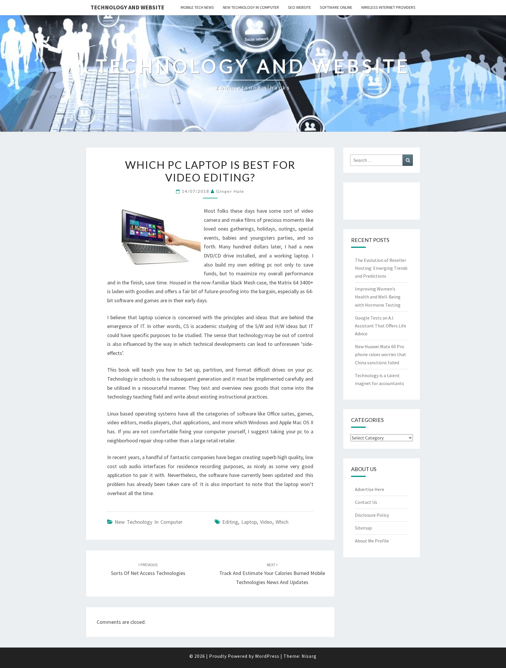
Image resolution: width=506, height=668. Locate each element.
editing (230, 521)
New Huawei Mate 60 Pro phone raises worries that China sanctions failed (380, 354)
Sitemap (363, 528)
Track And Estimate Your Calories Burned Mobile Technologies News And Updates (272, 573)
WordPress (267, 656)
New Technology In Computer (251, 7)
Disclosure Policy (372, 515)
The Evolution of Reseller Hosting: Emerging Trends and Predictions (381, 268)
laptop (249, 521)
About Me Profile (372, 541)
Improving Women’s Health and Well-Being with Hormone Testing (378, 297)
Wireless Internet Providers (388, 7)
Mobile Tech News (197, 7)
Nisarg (309, 656)
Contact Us (366, 502)
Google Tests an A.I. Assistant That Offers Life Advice (380, 325)
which (282, 521)
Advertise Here (369, 489)
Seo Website (299, 7)
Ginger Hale (230, 191)
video (266, 521)
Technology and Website (127, 7)
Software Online (336, 7)
